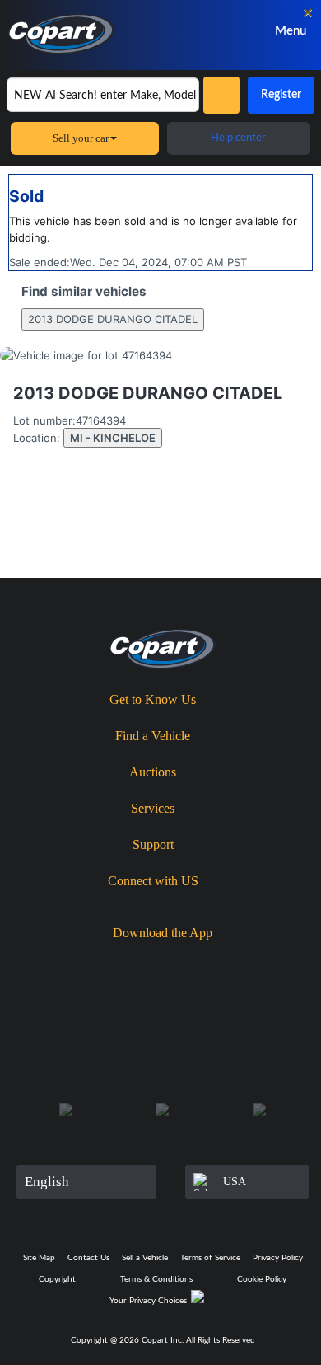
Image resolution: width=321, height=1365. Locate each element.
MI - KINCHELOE (113, 437)
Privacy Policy (278, 1258)
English (47, 1181)
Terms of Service (210, 1258)
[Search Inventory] (221, 95)
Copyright (57, 1279)
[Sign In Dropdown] (224, 31)
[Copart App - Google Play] (212, 961)
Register (281, 95)
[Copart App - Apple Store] (118, 961)
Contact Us (88, 1258)
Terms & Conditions (156, 1279)
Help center (238, 138)
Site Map (39, 1258)
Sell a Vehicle (145, 1258)
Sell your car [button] (81, 138)
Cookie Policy (261, 1279)
